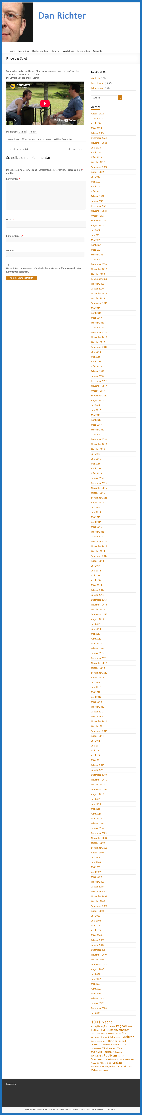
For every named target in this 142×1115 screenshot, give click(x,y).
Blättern (95, 1030)
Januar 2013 (97, 653)
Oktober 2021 (98, 215)
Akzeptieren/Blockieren (103, 1026)
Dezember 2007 (99, 950)
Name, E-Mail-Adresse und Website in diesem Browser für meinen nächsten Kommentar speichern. (44, 270)
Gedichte (97, 51)
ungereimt (110, 1066)
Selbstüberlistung (127, 1059)
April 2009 (96, 872)
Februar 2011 (97, 765)
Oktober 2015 (98, 493)
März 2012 (96, 702)
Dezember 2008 (99, 891)
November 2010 (99, 779)
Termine (55, 51)
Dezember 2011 (99, 716)
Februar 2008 (97, 940)
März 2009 (96, 877)
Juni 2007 (96, 979)
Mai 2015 (95, 517)
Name (10, 219)
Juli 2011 (95, 741)
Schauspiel (96, 1059)
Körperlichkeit (125, 1045)
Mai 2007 (95, 984)
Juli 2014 (95, 566)
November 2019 (99, 293)
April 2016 (96, 468)
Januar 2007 (97, 1003)
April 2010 (96, 813)
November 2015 (99, 488)
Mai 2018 (95, 356)
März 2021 (96, 250)
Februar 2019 (97, 322)
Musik (120, 1048)
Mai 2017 (95, 415)
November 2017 (99, 386)
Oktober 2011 (98, 726)
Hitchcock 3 (75, 149)
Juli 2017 (95, 405)
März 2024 (96, 128)
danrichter (14, 139)
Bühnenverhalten (118, 1029)
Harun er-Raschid (117, 1041)
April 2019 (96, 313)
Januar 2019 (97, 327)
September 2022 (99, 167)
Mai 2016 (95, 463)
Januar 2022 (97, 201)
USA (130, 1067)
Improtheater (45, 139)
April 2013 (96, 638)
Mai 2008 (95, 925)
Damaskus (101, 1033)
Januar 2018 (97, 376)
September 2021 (99, 220)
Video (94, 1070)
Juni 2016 (96, 459)
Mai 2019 (95, 308)
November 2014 (99, 546)
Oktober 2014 (98, 551)
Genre (93, 1041)
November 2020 (99, 269)
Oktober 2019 (98, 298)
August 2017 (97, 400)
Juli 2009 (95, 857)
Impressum (11, 1084)
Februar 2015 (97, 531)
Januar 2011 (97, 770)
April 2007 (96, 988)
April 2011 (96, 755)
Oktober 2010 (98, 784)
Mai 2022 (95, 181)
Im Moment (95, 1045)
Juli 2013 (95, 624)
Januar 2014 (97, 595)
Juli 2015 (95, 507)
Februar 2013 (97, 648)
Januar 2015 (97, 536)
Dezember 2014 (99, 541)
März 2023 (96, 157)
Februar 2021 (97, 254)
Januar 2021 (97, 259)
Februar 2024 (97, 133)
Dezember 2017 (99, 381)
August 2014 (97, 561)
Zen (100, 1070)
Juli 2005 (95, 1013)
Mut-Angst (96, 1052)
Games (22, 131)
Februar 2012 (97, 707)
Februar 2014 (97, 590)
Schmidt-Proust (110, 1059)
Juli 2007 (95, 974)
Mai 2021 (95, 240)
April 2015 (96, 522)
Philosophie (117, 1052)
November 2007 (99, 954)
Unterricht (122, 1066)
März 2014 (96, 585)
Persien (107, 1051)
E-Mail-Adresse (14, 236)
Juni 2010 (96, 804)
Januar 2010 (97, 828)
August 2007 (97, 969)
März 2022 (96, 191)
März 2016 (96, 473)
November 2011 (99, 721)
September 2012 (99, 672)
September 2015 (99, 497)
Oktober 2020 (98, 274)
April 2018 (96, 361)
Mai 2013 (95, 634)
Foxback (95, 1037)
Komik (33, 131)
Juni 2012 (96, 687)
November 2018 (99, 337)
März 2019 (96, 318)
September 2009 (99, 847)
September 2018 (99, 347)
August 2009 (97, 852)
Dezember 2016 (99, 439)
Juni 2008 (96, 920)
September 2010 (99, 789)
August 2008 (97, 911)
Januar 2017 (97, 434)
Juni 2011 (96, 745)
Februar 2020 (97, 284)
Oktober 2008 (98, 901)
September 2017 (99, 395)
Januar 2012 (97, 711)
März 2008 (96, 935)
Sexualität (95, 1063)
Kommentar (13, 179)
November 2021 (99, 211)
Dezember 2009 (99, 833)
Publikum (110, 1055)
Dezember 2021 (99, 206)
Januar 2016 (97, 478)
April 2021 (96, 245)
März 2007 (96, 993)
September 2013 (99, 614)
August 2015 (97, 502)
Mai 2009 (95, 867)
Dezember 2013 (99, 600)
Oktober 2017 (98, 390)
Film (124, 1033)
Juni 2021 (96, 235)
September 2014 (99, 556)
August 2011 (97, 736)
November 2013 (99, 604)
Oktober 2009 (98, 843)
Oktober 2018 (98, 342)
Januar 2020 (97, 288)
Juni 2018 (96, 352)
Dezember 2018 (99, 332)
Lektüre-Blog (83, 51)
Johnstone (107, 1044)
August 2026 (97, 113)
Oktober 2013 (98, 609)
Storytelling (115, 1062)
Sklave (103, 1063)
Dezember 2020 (99, 264)
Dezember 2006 (99, 1008)
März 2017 (96, 425)
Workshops (68, 51)
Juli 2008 (95, 916)
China (93, 1033)
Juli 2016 (95, 454)
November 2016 (99, 444)
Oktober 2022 (98, 162)
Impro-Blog (23, 51)
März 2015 (96, 527)
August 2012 (97, 677)
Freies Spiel (106, 1037)
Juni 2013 (96, 629)
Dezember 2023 (99, 138)
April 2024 (96, 123)
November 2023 (99, 143)
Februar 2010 (97, 823)
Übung (105, 1070)
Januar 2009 (97, 886)
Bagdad (121, 1026)
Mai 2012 (95, 692)
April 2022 (96, 186)
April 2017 (96, 420)
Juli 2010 (95, 799)
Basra (130, 1026)
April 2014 (96, 580)
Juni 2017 (96, 410)
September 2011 (99, 731)
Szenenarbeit (97, 1066)
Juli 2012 (95, 682)
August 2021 (97, 225)
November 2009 (99, 838)
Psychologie (97, 1056)
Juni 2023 (96, 147)
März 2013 (96, 643)
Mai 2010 (95, 809)
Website (10, 250)
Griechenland (102, 1041)
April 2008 (96, 930)
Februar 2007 (97, 998)
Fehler (118, 1033)
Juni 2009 (96, 862)
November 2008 (99, 896)
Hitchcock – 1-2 (19, 149)
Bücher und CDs (40, 51)
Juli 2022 (95, 177)
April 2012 (96, 697)
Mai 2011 (95, 750)
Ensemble (110, 1033)
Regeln (121, 1056)
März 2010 (96, 818)
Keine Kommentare (64, 139)
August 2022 (97, 172)
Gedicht (127, 1037)
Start (12, 51)
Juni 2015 (96, 512)
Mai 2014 (95, 575)
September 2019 (99, 303)
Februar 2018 (97, 371)
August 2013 (97, 619)
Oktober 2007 (98, 959)
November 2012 (99, 663)
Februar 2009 (97, 882)
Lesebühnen (96, 1048)
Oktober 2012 (98, 668)
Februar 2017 (97, 429)
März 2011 (96, 760)
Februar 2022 (97, 196)
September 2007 (99, 964)
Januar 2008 (97, 945)
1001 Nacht (101, 1022)
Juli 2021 (95, 230)
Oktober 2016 (98, 449)
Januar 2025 (97, 118)
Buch (103, 1030)
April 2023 (96, 152)
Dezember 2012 (99, 658)
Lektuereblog (97, 88)
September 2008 (99, 906)
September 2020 (99, 279)
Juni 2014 (96, 570)
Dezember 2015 (99, 483)
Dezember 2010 (99, 775)
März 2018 (96, 366)
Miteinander (109, 1048)
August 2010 (97, 794)
